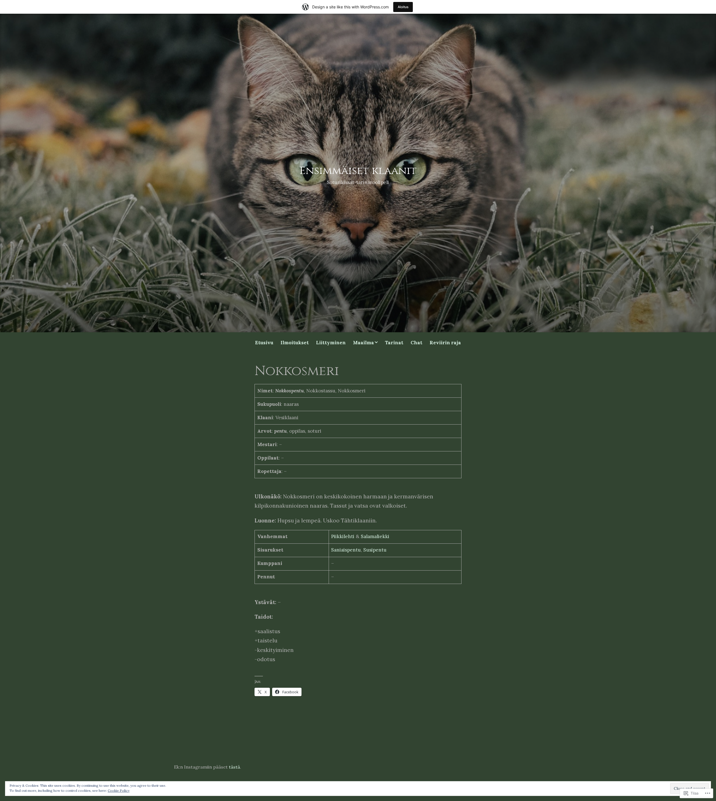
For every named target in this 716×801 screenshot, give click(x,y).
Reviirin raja (445, 343)
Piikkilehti (342, 536)
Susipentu (375, 550)
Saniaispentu (346, 550)
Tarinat (394, 343)
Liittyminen (331, 343)
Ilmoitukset (295, 343)
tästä (234, 767)
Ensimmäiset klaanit (358, 171)
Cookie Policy (118, 790)
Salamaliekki (375, 536)
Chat (416, 343)
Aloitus (403, 7)
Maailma (363, 343)
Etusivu (264, 343)
